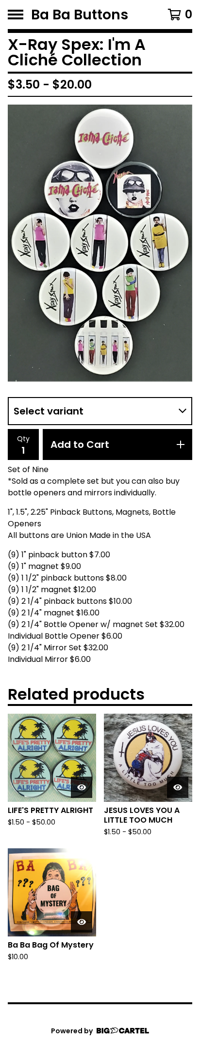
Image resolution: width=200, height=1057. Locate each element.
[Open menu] (15, 14)
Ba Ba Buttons (79, 14)
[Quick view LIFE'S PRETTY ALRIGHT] (81, 787)
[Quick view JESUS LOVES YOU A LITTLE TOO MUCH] (177, 787)
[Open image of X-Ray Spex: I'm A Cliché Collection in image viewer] (100, 243)
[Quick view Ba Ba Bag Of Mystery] (81, 922)
